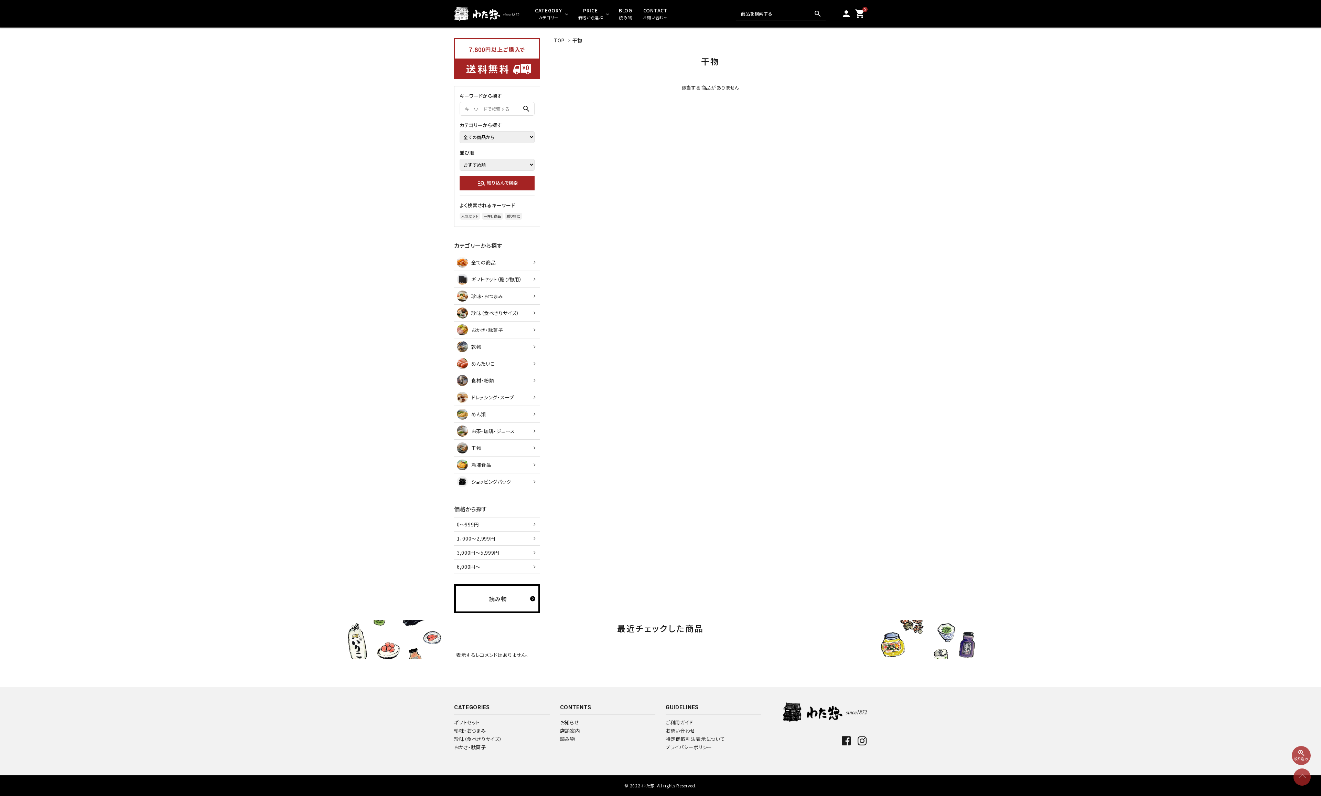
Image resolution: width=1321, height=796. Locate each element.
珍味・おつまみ (470, 730)
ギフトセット (467, 722)
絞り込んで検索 (497, 183)
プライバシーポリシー (689, 747)
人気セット (470, 216)
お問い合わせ (680, 730)
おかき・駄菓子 (470, 747)
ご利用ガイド (679, 722)
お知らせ (569, 722)
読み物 (567, 738)
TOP (559, 40)
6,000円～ (469, 566)
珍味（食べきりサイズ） (478, 738)
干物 (577, 40)
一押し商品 (493, 216)
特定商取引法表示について (695, 738)
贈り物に (513, 216)
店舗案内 (570, 730)
